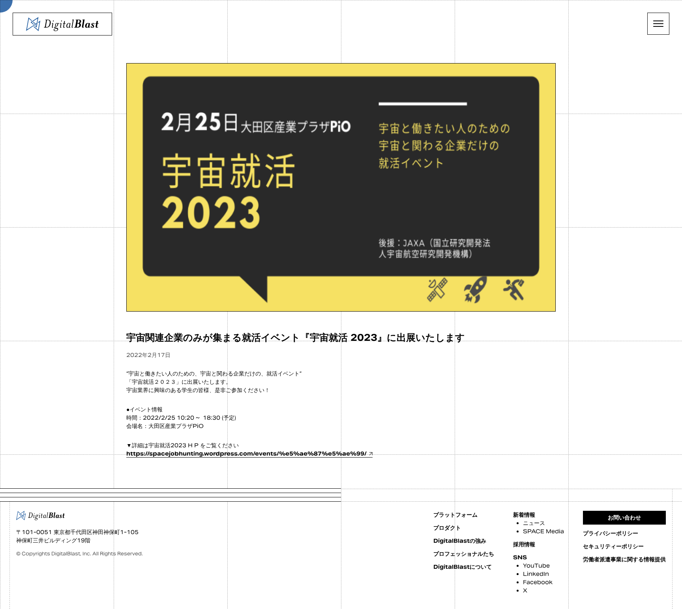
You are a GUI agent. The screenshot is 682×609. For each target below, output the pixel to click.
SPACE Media (543, 531)
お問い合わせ (624, 517)
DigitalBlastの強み (459, 540)
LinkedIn (536, 573)
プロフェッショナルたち (463, 553)
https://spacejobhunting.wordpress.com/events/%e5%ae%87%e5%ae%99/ (246, 453)
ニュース (534, 523)
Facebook (538, 582)
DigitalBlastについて (462, 566)
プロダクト (447, 527)
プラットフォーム (455, 514)
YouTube (536, 565)
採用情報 (524, 544)
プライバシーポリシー (610, 533)
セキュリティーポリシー (613, 546)
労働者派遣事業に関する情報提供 (624, 559)
